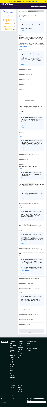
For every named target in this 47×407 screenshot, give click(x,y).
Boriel (26, 69)
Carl (26, 164)
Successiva (40, 330)
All (18, 357)
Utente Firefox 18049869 (30, 154)
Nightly (28, 343)
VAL (25, 324)
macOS (20, 349)
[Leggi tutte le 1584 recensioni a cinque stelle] (8, 23)
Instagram (20, 383)
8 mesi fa (35, 15)
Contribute (12, 385)
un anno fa (29, 324)
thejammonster (28, 183)
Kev (25, 159)
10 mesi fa (29, 159)
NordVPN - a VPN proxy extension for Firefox (10, 12)
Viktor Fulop (27, 283)
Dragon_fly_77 (27, 100)
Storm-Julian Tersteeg (29, 15)
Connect (12, 383)
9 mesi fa (30, 79)
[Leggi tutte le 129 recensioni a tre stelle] (8, 26)
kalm (26, 89)
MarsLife (26, 84)
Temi (8, 7)
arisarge (26, 74)
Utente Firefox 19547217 (30, 203)
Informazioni (13, 345)
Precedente (22, 330)
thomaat (26, 224)
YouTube (20, 385)
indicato (13, 398)
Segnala (20, 19)
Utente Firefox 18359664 (30, 278)
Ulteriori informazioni (23, 46)
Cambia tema (29, 400)
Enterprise (29, 350)
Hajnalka (26, 319)
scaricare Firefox (34, 1)
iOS (19, 351)
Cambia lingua (29, 398)
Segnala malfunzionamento (12, 372)
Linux (19, 355)
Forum (11, 368)
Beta (28, 345)
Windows (20, 347)
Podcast (20, 391)
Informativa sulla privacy (5, 395)
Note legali (19, 395)
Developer (12, 387)
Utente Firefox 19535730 (30, 288)
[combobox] (38, 6)
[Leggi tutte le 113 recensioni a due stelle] (8, 28)
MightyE (26, 35)
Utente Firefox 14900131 (30, 314)
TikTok (19, 387)
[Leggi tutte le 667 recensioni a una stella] (8, 29)
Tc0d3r (26, 79)
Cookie (13, 395)
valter (26, 309)
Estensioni (3, 7)
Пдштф (26, 132)
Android (20, 353)
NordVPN (9, 15)
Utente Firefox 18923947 (30, 248)
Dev (26, 105)
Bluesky (20, 389)
